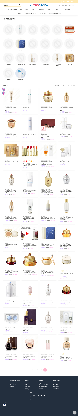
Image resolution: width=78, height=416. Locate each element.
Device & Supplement (31, 13)
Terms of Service (56, 383)
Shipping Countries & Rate (44, 384)
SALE (27, 9)
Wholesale (12, 386)
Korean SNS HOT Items (55, 13)
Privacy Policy (56, 384)
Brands (33, 9)
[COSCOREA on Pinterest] (44, 395)
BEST (21, 9)
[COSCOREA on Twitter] (41, 395)
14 (41, 370)
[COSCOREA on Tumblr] (46, 395)
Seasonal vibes (12, 9)
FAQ (40, 383)
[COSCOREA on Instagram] (34, 395)
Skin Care (41, 9)
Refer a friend (27, 386)
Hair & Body (66, 9)
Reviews (26, 388)
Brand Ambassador (28, 389)
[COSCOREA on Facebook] (36, 395)
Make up (19, 13)
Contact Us (41, 388)
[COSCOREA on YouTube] (38, 395)
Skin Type (49, 9)
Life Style (42, 13)
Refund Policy (55, 386)
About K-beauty (13, 384)
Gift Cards (26, 384)
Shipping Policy (56, 388)
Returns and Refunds (43, 386)
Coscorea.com (13, 383)
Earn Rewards (27, 383)
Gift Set (58, 9)
